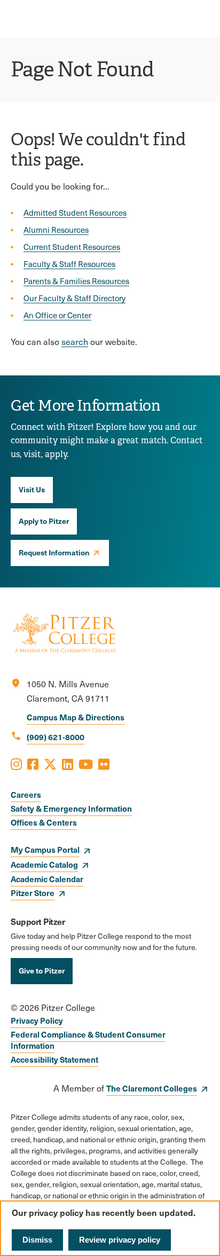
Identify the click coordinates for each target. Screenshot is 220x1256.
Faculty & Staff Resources (69, 263)
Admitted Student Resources (75, 212)
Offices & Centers (44, 822)
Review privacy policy (119, 1239)
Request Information (54, 552)
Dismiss (37, 1239)
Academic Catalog (44, 864)
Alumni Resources (56, 229)
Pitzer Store (32, 892)
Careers (26, 794)
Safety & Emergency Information (71, 808)
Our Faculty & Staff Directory (74, 298)
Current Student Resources (71, 246)
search (74, 341)
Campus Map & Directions (75, 717)
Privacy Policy (37, 1020)
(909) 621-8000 (55, 736)
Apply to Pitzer (44, 520)
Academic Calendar (47, 878)
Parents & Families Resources (76, 281)
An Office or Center (57, 315)
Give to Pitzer (42, 970)
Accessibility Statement (54, 1059)
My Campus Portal (45, 849)
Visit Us (32, 489)
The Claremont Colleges (151, 1088)
